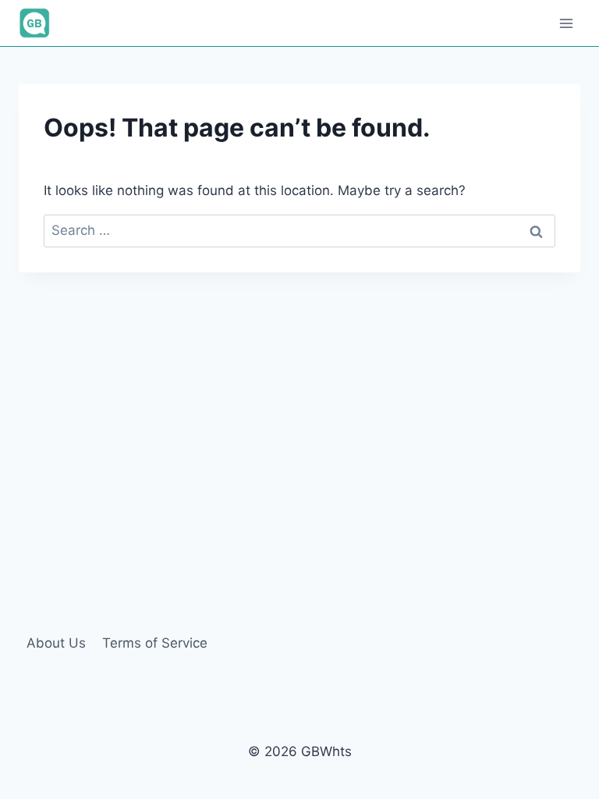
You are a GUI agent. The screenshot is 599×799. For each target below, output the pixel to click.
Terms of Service (154, 643)
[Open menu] (565, 23)
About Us (56, 643)
